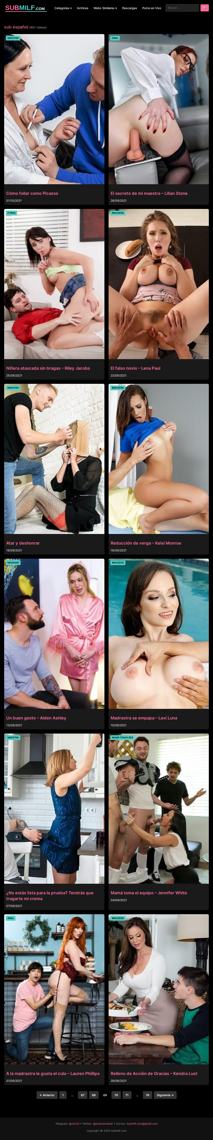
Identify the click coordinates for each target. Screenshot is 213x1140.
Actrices (82, 8)
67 (82, 1095)
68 (94, 1095)
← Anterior (47, 1095)
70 (116, 1095)
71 (127, 1095)
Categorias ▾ (63, 8)
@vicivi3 (74, 1123)
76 (147, 1095)
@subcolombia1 (103, 1123)
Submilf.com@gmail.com (142, 1123)
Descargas (129, 8)
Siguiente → (165, 1095)
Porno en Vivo (151, 8)
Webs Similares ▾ (105, 8)
